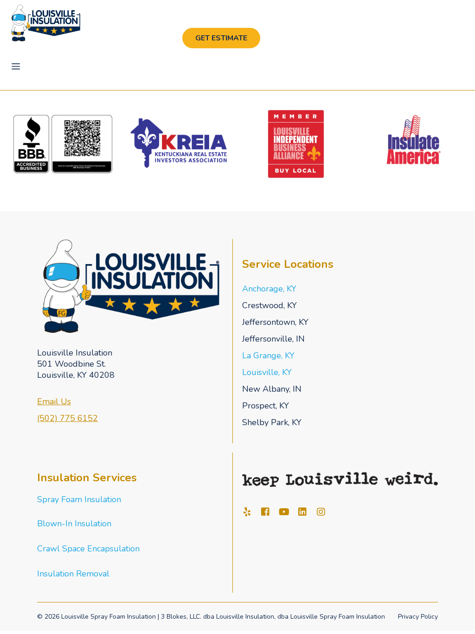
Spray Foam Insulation (79, 499)
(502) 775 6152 (67, 418)
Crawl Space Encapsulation (88, 548)
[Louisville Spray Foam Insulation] (45, 23)
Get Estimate (221, 38)
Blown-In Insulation (74, 523)
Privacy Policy (418, 616)
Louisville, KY (267, 372)
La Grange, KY (268, 355)
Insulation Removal (73, 573)
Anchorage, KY (269, 288)
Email (49, 401)
